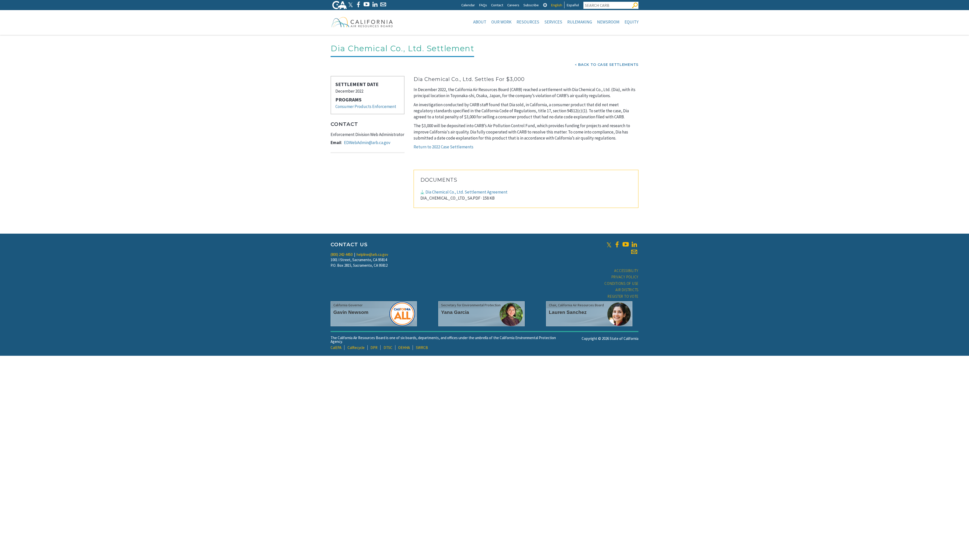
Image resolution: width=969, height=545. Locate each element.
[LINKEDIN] (375, 4)
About (479, 22)
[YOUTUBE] (366, 4)
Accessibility (626, 270)
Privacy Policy (625, 277)
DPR (374, 347)
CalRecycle (356, 347)
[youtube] (625, 244)
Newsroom (608, 22)
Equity (631, 22)
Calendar (468, 5)
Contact (497, 5)
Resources (528, 22)
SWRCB (422, 347)
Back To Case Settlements (608, 64)
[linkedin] (634, 244)
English (556, 5)
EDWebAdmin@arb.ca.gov (367, 142)
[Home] (362, 22)
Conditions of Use (621, 283)
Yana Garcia (455, 312)
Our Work (501, 22)
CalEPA (336, 347)
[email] (634, 252)
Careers (513, 5)
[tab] (545, 5)
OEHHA (404, 347)
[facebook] (617, 244)
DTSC (388, 347)
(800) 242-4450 (342, 254)
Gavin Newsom (350, 312)
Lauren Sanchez (568, 312)
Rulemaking (579, 22)
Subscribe (531, 5)
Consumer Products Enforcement (365, 106)
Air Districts (626, 289)
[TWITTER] (350, 4)
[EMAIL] (383, 4)
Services (553, 22)
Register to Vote (623, 296)
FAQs (483, 5)
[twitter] (609, 244)
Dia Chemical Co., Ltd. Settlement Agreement (466, 192)
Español (573, 5)
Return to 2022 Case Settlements (443, 147)
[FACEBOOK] (358, 4)
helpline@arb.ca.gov (372, 254)
